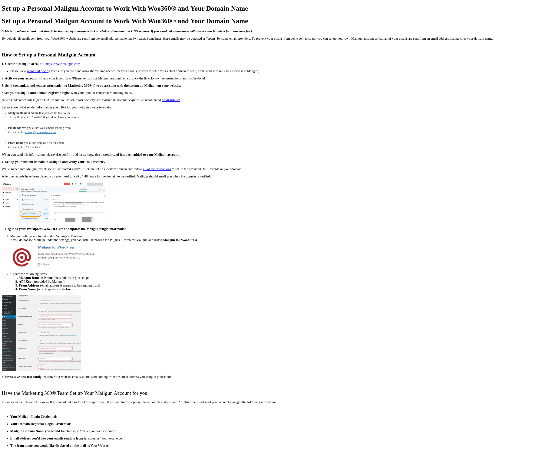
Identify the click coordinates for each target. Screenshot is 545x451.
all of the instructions (157, 169)
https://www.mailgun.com (62, 64)
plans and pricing (38, 71)
